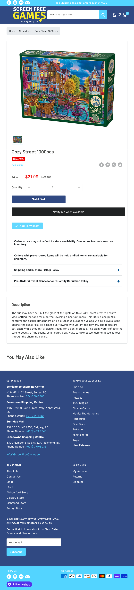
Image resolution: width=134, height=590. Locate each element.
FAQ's (10, 487)
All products (25, 31)
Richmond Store (16, 503)
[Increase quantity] (78, 187)
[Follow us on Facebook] (9, 2)
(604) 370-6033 (36, 446)
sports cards (80, 434)
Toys (76, 440)
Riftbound (79, 418)
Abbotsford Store (17, 492)
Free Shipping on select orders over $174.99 (81, 2)
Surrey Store (14, 508)
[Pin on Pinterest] (107, 164)
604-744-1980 (35, 415)
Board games (81, 392)
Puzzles (77, 397)
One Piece (79, 424)
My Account (80, 471)
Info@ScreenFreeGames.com (24, 454)
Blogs (10, 481)
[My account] (114, 15)
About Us (12, 471)
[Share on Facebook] (101, 164)
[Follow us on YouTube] (21, 2)
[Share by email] (120, 164)
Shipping (78, 481)
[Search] (103, 14)
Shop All (78, 387)
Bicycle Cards (81, 408)
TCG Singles (80, 402)
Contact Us (14, 476)
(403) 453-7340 (36, 431)
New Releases (81, 445)
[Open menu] (8, 15)
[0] (125, 15)
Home (12, 31)
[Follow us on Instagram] (15, 2)
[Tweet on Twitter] (114, 164)
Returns (77, 476)
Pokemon (78, 429)
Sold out (38, 199)
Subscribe (16, 551)
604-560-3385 (35, 396)
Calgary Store (15, 497)
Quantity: (17, 187)
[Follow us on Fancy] (27, 3)
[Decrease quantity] (28, 187)
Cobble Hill (19, 165)
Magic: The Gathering (86, 413)
